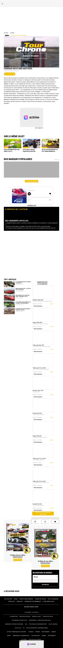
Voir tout (56, 159)
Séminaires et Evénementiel (21, 635)
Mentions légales (25, 616)
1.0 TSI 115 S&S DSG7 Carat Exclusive (41, 346)
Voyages (30, 631)
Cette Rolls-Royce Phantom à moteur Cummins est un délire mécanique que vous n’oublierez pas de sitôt (31, 150)
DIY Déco (24, 639)
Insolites (26, 147)
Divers (12, 32)
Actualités (8, 599)
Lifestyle (11, 601)
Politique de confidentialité (38, 624)
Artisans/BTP (52, 635)
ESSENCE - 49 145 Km (37, 417)
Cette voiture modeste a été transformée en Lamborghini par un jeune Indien (50, 150)
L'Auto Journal (53, 624)
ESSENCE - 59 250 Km (37, 485)
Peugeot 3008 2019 (37, 322)
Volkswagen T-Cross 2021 (39, 481)
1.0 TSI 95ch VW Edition (38, 460)
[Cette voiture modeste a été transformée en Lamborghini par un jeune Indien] (50, 143)
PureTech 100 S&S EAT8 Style (39, 437)
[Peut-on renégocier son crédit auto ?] (12, 143)
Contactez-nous (48, 616)
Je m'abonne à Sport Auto (19, 620)
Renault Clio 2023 (37, 413)
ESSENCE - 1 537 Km (37, 303)
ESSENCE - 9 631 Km (37, 440)
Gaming (44, 635)
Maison (54, 631)
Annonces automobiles (33, 601)
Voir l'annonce (37, 306)
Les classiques (53, 599)
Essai (16, 599)
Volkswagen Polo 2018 (38, 345)
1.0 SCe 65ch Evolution (38, 414)
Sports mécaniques (26, 599)
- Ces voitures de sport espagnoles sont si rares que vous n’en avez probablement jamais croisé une (30, 228)
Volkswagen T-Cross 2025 (39, 458)
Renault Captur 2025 (38, 299)
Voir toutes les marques (31, 181)
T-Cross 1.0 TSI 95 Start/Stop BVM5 (41, 369)
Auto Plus (18, 628)
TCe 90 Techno (36, 392)
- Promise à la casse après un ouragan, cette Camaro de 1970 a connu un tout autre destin (27, 226)
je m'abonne (17, 559)
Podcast (20, 601)
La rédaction (14, 616)
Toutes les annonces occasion (43, 513)
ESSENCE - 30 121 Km (37, 508)
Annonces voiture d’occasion (14, 624)
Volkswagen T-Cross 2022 (39, 367)
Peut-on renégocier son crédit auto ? (11, 150)
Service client (36, 616)
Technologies (35, 635)
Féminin (37, 631)
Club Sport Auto (48, 601)
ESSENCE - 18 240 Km (37, 394)
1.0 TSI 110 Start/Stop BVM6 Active (41, 482)
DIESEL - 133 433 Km (37, 326)
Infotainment (46, 631)
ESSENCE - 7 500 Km (37, 462)
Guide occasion (40, 599)
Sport (9, 635)
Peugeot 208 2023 (37, 436)
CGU (26, 624)
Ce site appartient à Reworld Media (37, 628)
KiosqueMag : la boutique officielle (40, 620)
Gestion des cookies (35, 639)
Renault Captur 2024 (38, 390)
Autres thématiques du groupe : (17, 631)
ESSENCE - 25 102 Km (37, 371)
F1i (23, 628)
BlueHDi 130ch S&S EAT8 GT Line (40, 323)
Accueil (6, 32)
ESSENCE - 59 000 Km (37, 349)
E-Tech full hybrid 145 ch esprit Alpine (42, 301)
